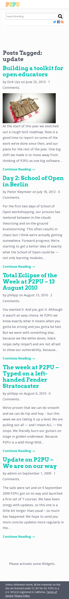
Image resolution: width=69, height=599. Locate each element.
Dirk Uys (13, 82)
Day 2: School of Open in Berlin (33, 181)
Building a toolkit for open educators (33, 71)
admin (12, 473)
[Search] (60, 16)
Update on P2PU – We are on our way (30, 462)
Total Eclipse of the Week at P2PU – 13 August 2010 (30, 281)
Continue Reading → (19, 169)
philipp (12, 295)
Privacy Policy (22, 595)
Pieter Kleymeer (19, 192)
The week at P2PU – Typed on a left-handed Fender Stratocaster (31, 377)
